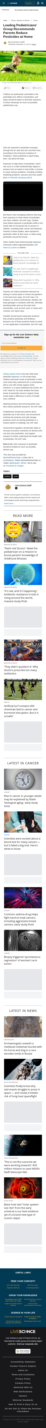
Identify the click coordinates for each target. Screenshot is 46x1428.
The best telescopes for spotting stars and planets (13, 1322)
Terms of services (26, 354)
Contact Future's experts (23, 1366)
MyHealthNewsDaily (11, 457)
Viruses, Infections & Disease (20, 20)
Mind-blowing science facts (32, 1321)
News (34, 44)
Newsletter (38, 88)
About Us (23, 1370)
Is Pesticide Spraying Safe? (19, 178)
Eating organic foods (12, 374)
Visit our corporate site (27, 1344)
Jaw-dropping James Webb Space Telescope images (13, 1300)
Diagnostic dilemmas (13, 1288)
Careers (23, 1396)
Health (5, 20)
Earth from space (32, 1285)
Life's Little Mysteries (13, 1285)
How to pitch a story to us (23, 1404)
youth (16, 476)
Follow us (27, 88)
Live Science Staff (17, 42)
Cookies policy (23, 1383)
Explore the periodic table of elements (13, 1304)
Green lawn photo (16, 82)
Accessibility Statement (23, 1362)
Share (8, 88)
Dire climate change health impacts (26, 10)
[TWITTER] (17, 488)
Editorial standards (23, 1400)
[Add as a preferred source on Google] (23, 1351)
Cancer (35, 20)
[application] (23, 195)
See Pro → (29, 3)
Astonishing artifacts (32, 1288)
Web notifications (23, 1392)
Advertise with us (23, 1387)
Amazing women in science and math (32, 1300)
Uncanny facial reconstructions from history (32, 1304)
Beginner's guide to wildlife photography (32, 1317)
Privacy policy (23, 1379)
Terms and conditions (23, 1375)
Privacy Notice (27, 356)
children (7, 476)
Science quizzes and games (13, 1317)
